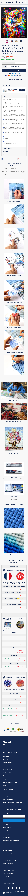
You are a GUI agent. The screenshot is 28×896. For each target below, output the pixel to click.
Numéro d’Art (6, 830)
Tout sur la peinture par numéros (10, 792)
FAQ (4, 775)
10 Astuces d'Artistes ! (8, 799)
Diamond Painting (7, 827)
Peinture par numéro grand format (11, 840)
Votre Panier (6, 867)
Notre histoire (6, 759)
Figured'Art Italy (6, 880)
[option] (7, 41)
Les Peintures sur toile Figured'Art (11, 805)
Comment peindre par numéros (10, 796)
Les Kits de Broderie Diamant (10, 860)
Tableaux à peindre (7, 834)
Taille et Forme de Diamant (8, 62)
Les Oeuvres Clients (7, 853)
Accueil (4, 785)
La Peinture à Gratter (8, 863)
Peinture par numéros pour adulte (11, 843)
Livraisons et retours (7, 762)
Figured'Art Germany (8, 873)
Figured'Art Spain (7, 876)
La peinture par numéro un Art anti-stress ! (13, 802)
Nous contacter (6, 765)
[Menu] (1, 2)
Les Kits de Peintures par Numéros (11, 857)
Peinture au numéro (7, 850)
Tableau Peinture (7, 837)
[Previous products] (22, 85)
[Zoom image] (14, 23)
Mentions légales (7, 772)
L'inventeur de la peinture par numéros (12, 809)
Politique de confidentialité (9, 779)
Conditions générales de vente (10, 782)
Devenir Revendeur (7, 769)
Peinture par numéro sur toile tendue (11, 847)
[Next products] (25, 85)
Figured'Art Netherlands (8, 883)
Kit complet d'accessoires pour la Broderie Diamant (13, 89)
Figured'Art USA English (8, 870)
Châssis (4, 66)
